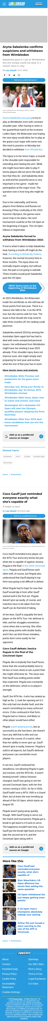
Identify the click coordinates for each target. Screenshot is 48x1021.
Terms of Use (35, 974)
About (5, 959)
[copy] (19, 75)
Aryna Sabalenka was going (17, 117)
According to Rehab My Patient (24, 254)
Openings (33, 959)
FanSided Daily (10, 969)
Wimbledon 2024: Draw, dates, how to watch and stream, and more (24, 399)
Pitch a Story (35, 969)
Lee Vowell (11, 70)
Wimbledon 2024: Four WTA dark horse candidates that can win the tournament (24, 422)
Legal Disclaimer (37, 978)
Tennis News (7, 463)
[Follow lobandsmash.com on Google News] (41, 436)
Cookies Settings (11, 992)
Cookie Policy (9, 978)
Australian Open (39, 456)
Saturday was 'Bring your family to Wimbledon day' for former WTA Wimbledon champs (24, 390)
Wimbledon (7, 456)
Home (5, 474)
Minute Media (17, 999)
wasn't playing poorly (21, 726)
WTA (18, 456)
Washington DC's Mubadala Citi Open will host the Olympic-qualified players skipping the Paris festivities (25, 410)
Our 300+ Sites (36, 964)
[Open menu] (4, 4)
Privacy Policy (9, 974)
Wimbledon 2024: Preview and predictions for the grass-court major (22, 379)
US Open (27, 456)
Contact (6, 964)
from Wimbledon (33, 149)
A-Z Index (33, 983)
